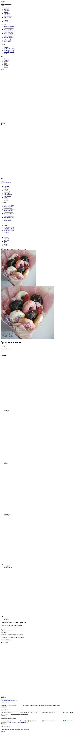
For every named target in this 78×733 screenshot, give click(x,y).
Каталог (3, 1)
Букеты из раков (8, 29)
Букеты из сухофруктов (10, 30)
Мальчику (6, 61)
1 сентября (6, 8)
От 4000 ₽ (6, 53)
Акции (2, 2)
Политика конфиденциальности (9, 700)
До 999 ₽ (6, 47)
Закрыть (3, 731)
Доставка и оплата (5, 698)
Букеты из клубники (9, 26)
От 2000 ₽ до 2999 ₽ (9, 50)
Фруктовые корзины (9, 37)
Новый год (6, 18)
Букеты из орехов (8, 33)
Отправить (3, 707)
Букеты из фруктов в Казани (15, 634)
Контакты (3, 697)
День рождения (8, 16)
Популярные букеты (6, 4)
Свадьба (6, 20)
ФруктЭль (3, 249)
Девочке (6, 58)
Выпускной (7, 13)
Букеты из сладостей (9, 34)
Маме (5, 63)
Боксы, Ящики (7, 41)
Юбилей (6, 21)
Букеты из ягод (8, 40)
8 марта (6, 12)
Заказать (3, 358)
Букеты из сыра (8, 36)
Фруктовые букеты (9, 39)
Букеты (2, 69)
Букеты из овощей (8, 32)
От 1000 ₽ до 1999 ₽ (9, 48)
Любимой (6, 60)
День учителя (7, 17)
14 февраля (6, 9)
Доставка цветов (11, 249)
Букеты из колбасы (8, 28)
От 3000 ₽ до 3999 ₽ (9, 52)
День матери (7, 14)
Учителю (6, 67)
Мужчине (6, 64)
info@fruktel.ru (8, 639)
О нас (2, 696)
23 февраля (6, 10)
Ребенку (6, 65)
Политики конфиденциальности (51, 705)
